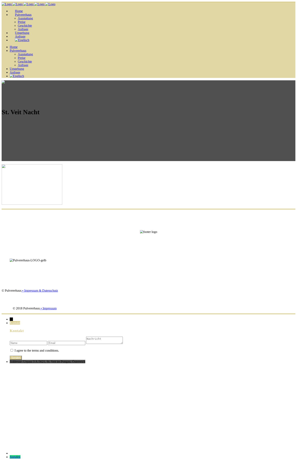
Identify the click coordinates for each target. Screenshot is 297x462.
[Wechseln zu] (22, 40)
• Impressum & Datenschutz (39, 290)
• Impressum (48, 308)
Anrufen (15, 457)
